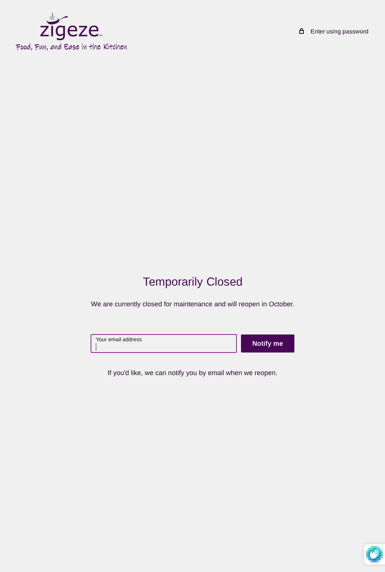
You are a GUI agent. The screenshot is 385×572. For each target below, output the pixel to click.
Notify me (267, 343)
